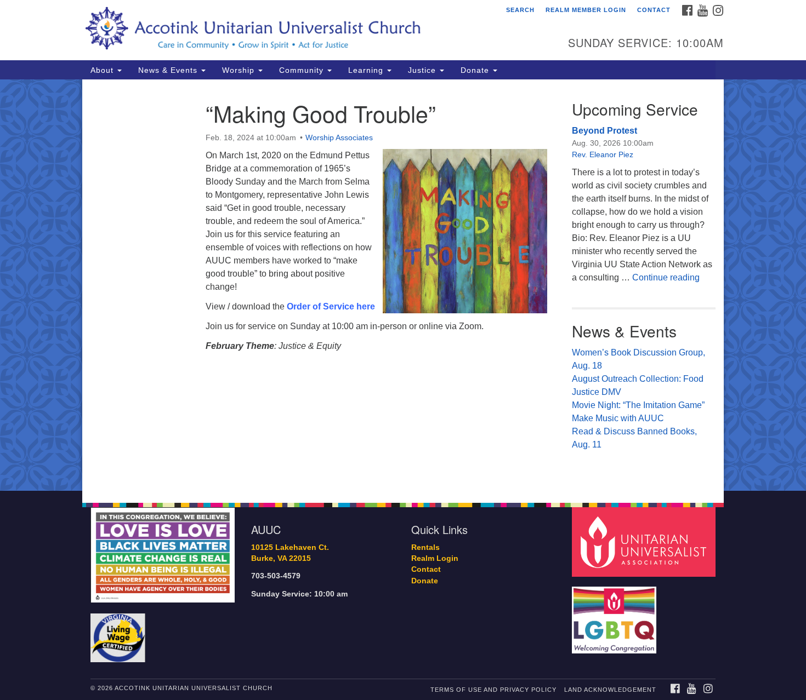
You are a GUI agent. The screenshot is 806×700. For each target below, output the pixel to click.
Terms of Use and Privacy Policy (493, 689)
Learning (367, 70)
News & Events (169, 70)
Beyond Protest (604, 130)
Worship (239, 70)
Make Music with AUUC (618, 418)
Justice (423, 70)
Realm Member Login (586, 10)
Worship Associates (339, 137)
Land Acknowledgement (610, 689)
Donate (476, 70)
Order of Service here (331, 306)
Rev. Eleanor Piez (602, 154)
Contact (654, 10)
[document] (403, 285)
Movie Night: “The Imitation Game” (638, 405)
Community (302, 70)
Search (520, 10)
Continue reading (666, 277)
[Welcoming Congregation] (616, 615)
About (103, 70)
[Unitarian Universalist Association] (645, 541)
